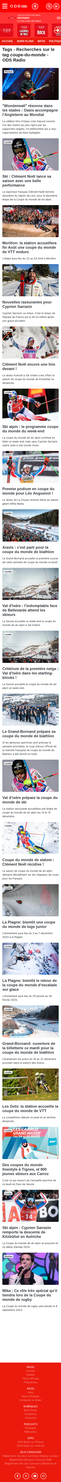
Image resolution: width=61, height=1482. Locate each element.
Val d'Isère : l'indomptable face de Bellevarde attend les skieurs (29, 610)
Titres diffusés (30, 1378)
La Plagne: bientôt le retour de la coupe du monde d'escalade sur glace (29, 985)
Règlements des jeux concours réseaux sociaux (30, 1455)
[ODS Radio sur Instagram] (43, 1476)
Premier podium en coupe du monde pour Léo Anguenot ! (28, 491)
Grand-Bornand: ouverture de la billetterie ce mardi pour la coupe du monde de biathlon (28, 1048)
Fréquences (30, 1382)
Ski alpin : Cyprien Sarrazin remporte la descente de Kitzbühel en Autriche (26, 1232)
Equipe (30, 1374)
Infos (41, 41)
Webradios (30, 1431)
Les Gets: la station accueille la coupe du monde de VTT (30, 1108)
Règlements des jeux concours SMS (30, 1459)
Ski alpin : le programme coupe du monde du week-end (30, 428)
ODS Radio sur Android (30, 1445)
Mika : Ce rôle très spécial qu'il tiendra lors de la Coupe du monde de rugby (29, 1295)
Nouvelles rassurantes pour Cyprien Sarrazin (27, 304)
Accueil (7, 41)
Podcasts (30, 1427)
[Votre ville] (35, 6)
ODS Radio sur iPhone (30, 1441)
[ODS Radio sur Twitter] (26, 1476)
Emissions (30, 1414)
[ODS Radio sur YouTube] (35, 1476)
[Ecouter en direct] (56, 6)
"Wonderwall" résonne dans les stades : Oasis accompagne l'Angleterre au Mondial (30, 110)
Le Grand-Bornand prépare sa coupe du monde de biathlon (29, 733)
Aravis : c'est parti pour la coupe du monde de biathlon (28, 549)
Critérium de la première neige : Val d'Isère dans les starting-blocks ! (30, 673)
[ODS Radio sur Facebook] (17, 1476)
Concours (30, 1417)
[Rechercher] (49, 6)
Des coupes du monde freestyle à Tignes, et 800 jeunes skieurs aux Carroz (25, 1169)
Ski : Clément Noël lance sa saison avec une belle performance (26, 180)
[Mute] (58, 18)
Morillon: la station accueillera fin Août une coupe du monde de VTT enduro (29, 247)
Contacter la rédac (30, 1400)
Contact (30, 1370)
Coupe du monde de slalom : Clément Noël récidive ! (28, 862)
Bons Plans (25, 41)
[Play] (4, 28)
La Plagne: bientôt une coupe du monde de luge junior (28, 924)
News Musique (30, 1396)
